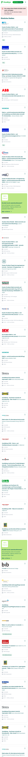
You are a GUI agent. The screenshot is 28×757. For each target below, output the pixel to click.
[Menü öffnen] (25, 2)
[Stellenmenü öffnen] (25, 22)
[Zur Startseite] (6, 2)
